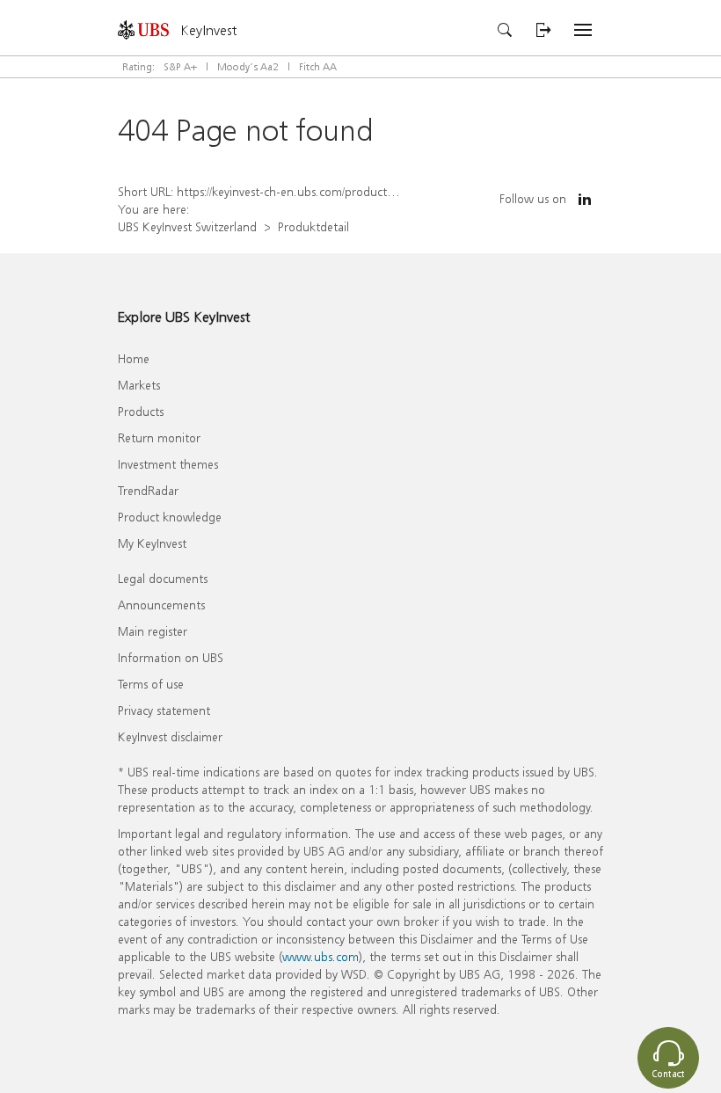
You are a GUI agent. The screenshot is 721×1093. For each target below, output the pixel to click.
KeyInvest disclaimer (170, 736)
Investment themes (168, 463)
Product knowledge (170, 516)
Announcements (161, 604)
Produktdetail (313, 226)
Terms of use (151, 683)
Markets (139, 384)
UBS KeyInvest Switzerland (187, 226)
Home (133, 358)
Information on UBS (170, 657)
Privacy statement (164, 710)
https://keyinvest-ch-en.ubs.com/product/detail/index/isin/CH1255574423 (367, 191)
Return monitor (159, 437)
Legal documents (163, 578)
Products (141, 411)
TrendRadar (148, 490)
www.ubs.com (320, 956)
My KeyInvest (152, 543)
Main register (152, 631)
